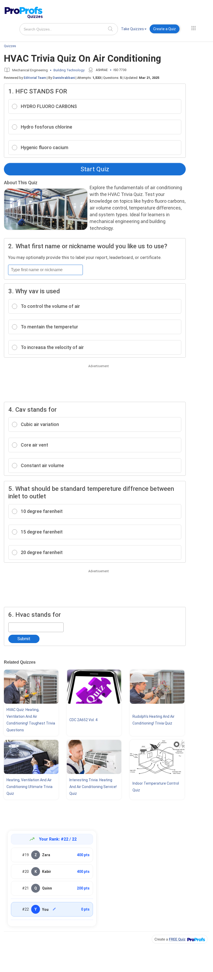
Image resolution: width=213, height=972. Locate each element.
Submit (23, 638)
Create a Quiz (164, 29)
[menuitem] (134, 29)
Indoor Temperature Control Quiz (155, 786)
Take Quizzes (132, 29)
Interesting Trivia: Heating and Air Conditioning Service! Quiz (93, 787)
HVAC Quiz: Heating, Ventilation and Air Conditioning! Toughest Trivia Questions (30, 720)
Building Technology (69, 70)
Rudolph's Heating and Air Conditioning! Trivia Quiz (153, 719)
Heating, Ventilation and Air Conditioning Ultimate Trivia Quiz (29, 787)
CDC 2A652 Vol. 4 (83, 720)
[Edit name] (54, 909)
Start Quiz (95, 169)
